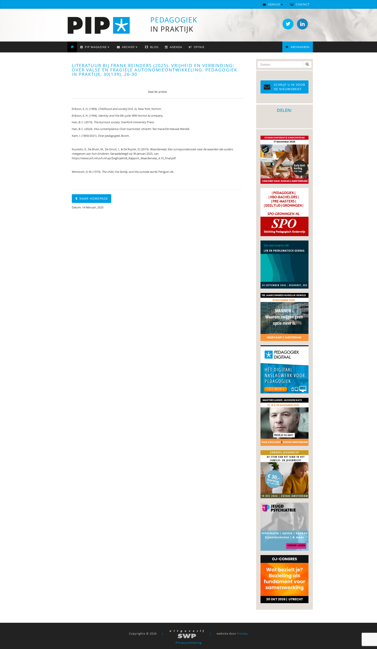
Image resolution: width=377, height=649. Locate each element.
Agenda (175, 47)
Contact (302, 4)
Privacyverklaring (189, 643)
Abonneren (300, 47)
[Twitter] (288, 24)
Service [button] (274, 4)
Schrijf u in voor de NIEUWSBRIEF (289, 87)
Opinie (198, 47)
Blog (153, 47)
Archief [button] (128, 47)
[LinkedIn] (302, 24)
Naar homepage (93, 198)
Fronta (242, 633)
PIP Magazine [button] (96, 47)
